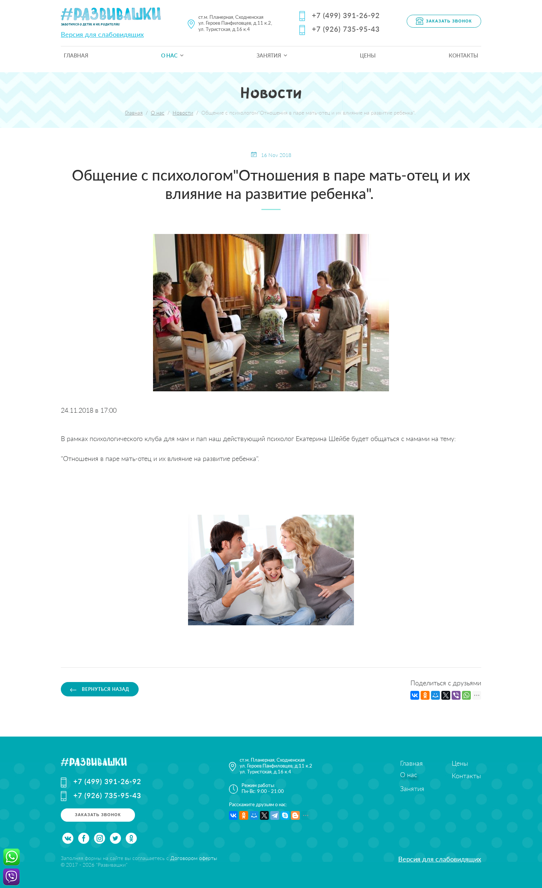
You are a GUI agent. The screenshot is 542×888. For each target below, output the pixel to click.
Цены (368, 55)
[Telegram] (274, 815)
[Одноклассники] (425, 695)
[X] (445, 695)
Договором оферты (193, 858)
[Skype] (285, 815)
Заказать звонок (449, 20)
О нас (169, 55)
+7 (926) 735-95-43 (346, 29)
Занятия (269, 55)
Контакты (463, 55)
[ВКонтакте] (414, 695)
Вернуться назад (104, 689)
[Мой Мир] (435, 695)
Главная (76, 55)
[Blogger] (295, 815)
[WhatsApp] (466, 695)
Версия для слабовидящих (102, 34)
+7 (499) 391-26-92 (346, 15)
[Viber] (456, 695)
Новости (183, 112)
